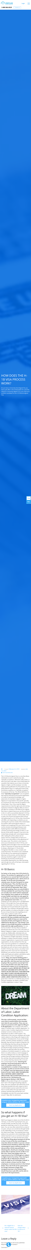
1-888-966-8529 (6, 7)
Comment (4, 1247)
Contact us (17, 7)
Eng (29, 498)
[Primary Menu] (29, 3)
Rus (29, 501)
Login (23, 3)
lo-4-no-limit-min (8, 772)
